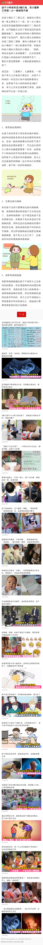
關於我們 (4, 942)
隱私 (19, 942)
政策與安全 (10, 942)
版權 (22, 942)
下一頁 (21, 314)
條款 (15, 942)
